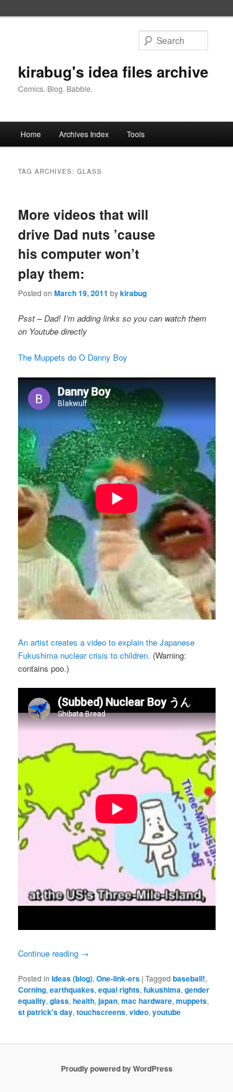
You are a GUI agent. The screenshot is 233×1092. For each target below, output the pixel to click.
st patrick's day (45, 1012)
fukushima (162, 989)
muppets (191, 1000)
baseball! (189, 978)
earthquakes (72, 989)
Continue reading (53, 953)
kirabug (133, 293)
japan (107, 1000)
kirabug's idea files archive (113, 71)
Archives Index (84, 134)
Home (31, 134)
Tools (136, 134)
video (138, 1012)
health (83, 1000)
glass (59, 1000)
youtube (166, 1012)
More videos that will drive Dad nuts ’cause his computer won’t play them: (86, 243)
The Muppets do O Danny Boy (72, 357)
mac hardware (146, 1000)
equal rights (119, 989)
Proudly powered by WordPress (117, 1068)
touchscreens (101, 1012)
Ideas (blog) (72, 978)
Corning (32, 989)
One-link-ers (118, 978)
